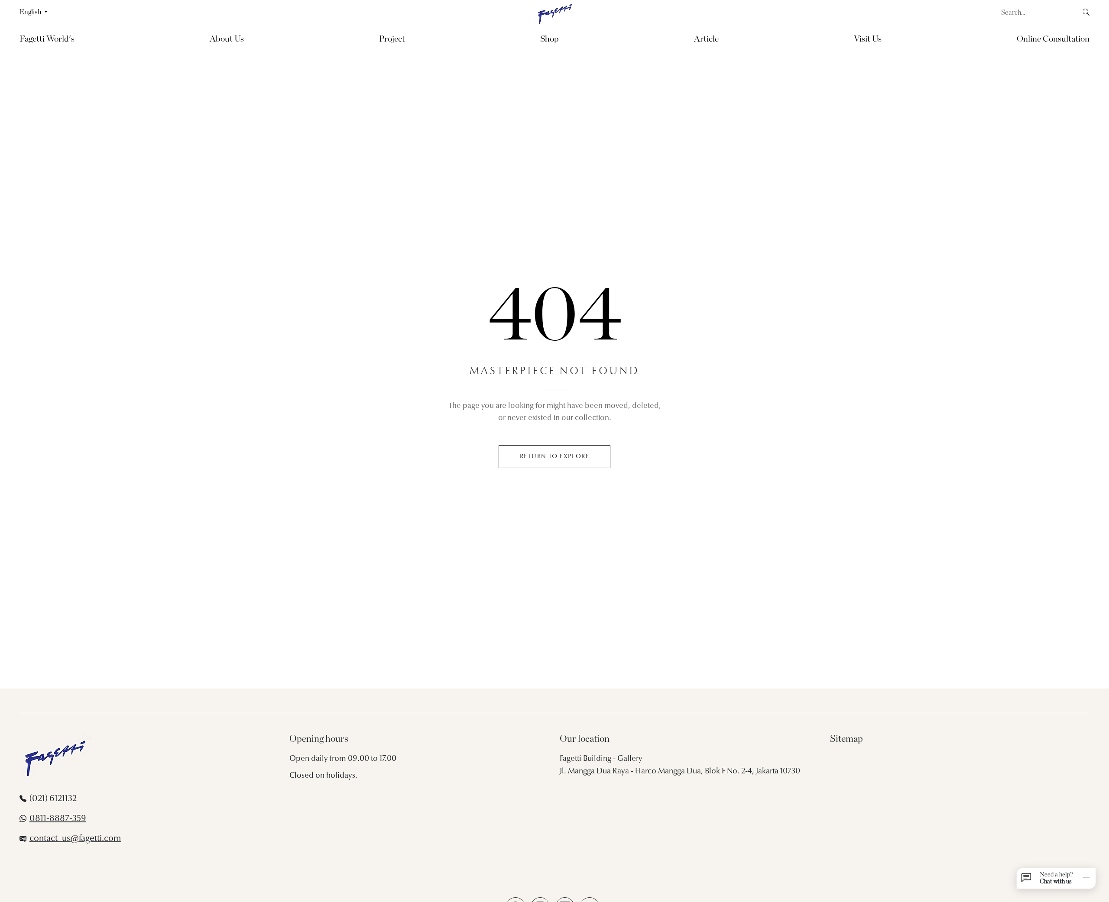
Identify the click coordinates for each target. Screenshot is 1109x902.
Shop (549, 39)
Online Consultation (1053, 39)
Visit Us (868, 39)
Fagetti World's (47, 39)
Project (392, 39)
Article (706, 39)
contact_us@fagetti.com (75, 838)
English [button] (30, 12)
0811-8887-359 (57, 819)
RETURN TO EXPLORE (554, 456)
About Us (227, 39)
